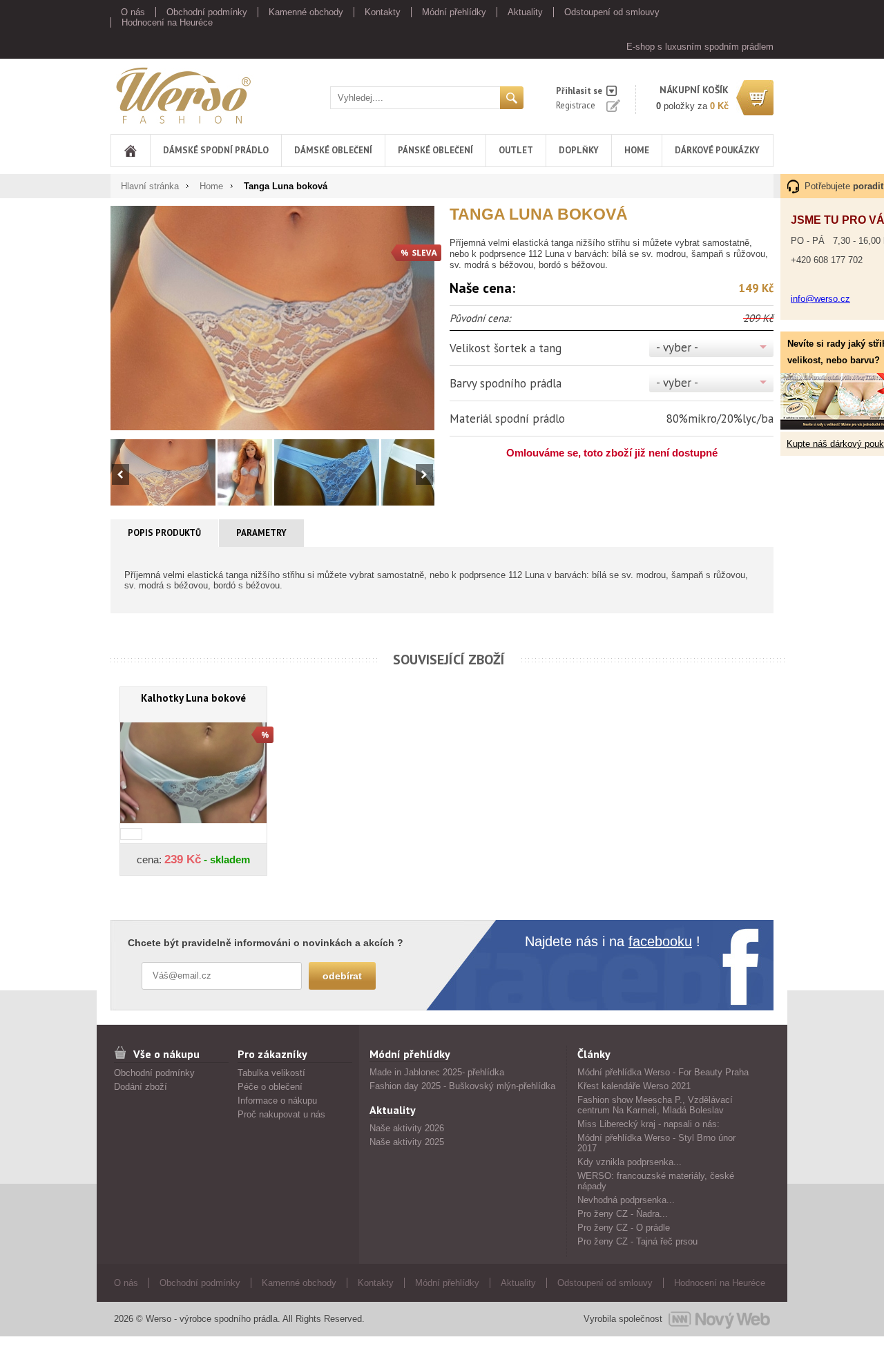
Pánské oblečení (435, 150)
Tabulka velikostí (271, 1073)
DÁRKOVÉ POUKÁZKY (717, 150)
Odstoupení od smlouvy (612, 12)
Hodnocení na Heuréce (167, 22)
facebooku (660, 941)
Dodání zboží (140, 1087)
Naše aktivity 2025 (406, 1142)
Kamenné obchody (306, 12)
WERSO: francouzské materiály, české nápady (655, 1181)
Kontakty (383, 12)
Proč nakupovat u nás (281, 1114)
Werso (123, 93)
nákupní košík (694, 90)
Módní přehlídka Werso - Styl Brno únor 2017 (656, 1143)
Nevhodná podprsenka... (626, 1200)
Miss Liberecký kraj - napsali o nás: (648, 1124)
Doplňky (579, 150)
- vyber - (677, 347)
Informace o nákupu (277, 1100)
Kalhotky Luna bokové (193, 697)
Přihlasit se (579, 91)
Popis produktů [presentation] (164, 533)
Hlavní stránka (150, 186)
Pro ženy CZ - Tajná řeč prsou (637, 1241)
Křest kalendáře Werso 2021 (634, 1086)
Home (636, 150)
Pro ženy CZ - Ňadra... (622, 1214)
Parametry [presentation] (261, 533)
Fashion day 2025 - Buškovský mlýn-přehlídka (462, 1086)
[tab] (164, 533)
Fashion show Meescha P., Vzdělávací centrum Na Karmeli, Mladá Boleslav (655, 1105)
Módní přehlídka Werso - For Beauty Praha (663, 1072)
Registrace (575, 105)
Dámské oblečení (333, 150)
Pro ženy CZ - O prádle (623, 1227)
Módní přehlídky (454, 12)
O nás (133, 12)
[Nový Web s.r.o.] (719, 1319)
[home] (130, 150)
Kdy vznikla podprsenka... (629, 1162)
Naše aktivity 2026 (406, 1128)
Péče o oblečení (270, 1087)
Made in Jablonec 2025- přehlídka (436, 1072)
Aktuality (525, 12)
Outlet (516, 150)
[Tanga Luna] (272, 317)
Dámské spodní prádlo (216, 150)
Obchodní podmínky (206, 12)
